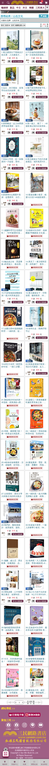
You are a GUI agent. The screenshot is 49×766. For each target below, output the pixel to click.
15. (11, 296)
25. (12, 466)
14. (36, 265)
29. (11, 528)
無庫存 (4, 168)
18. (36, 329)
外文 (25, 7)
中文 (18, 7)
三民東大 (40, 7)
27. (11, 495)
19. (11, 368)
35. (11, 631)
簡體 (31, 7)
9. (11, 198)
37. (12, 662)
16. (36, 295)
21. (12, 403)
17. (11, 332)
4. (36, 91)
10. (36, 198)
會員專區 (44, 764)
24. (36, 435)
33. (11, 594)
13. (11, 265)
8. (36, 163)
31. (11, 563)
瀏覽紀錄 (34, 764)
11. (11, 234)
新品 (12, 7)
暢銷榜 (4, 7)
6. (37, 127)
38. (36, 662)
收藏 (24, 764)
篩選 (44, 16)
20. (36, 368)
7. (12, 162)
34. (37, 595)
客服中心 (14, 764)
